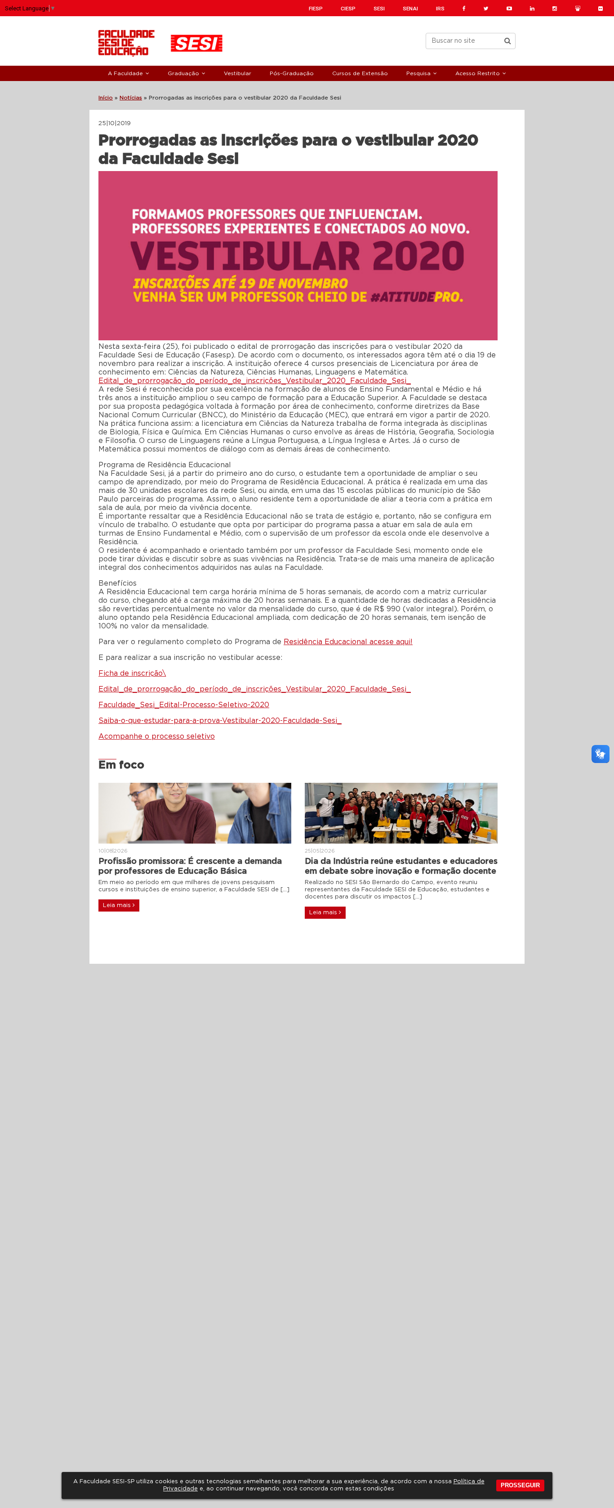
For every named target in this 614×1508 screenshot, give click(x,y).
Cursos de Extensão (360, 73)
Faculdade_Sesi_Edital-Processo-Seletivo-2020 (183, 705)
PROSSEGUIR (520, 1485)
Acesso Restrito (477, 73)
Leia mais (118, 905)
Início (105, 97)
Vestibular (237, 73)
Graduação (183, 73)
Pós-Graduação (292, 73)
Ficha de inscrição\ (132, 673)
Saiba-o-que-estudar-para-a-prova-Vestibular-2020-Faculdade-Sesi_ (220, 720)
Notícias (131, 97)
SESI (379, 8)
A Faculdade (125, 73)
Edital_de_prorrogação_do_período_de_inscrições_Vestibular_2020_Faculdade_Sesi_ (254, 380)
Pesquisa (418, 73)
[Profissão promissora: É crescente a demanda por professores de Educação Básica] (194, 813)
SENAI (410, 8)
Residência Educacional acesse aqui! (348, 642)
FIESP (316, 8)
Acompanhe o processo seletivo (156, 736)
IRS (440, 8)
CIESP (348, 8)
